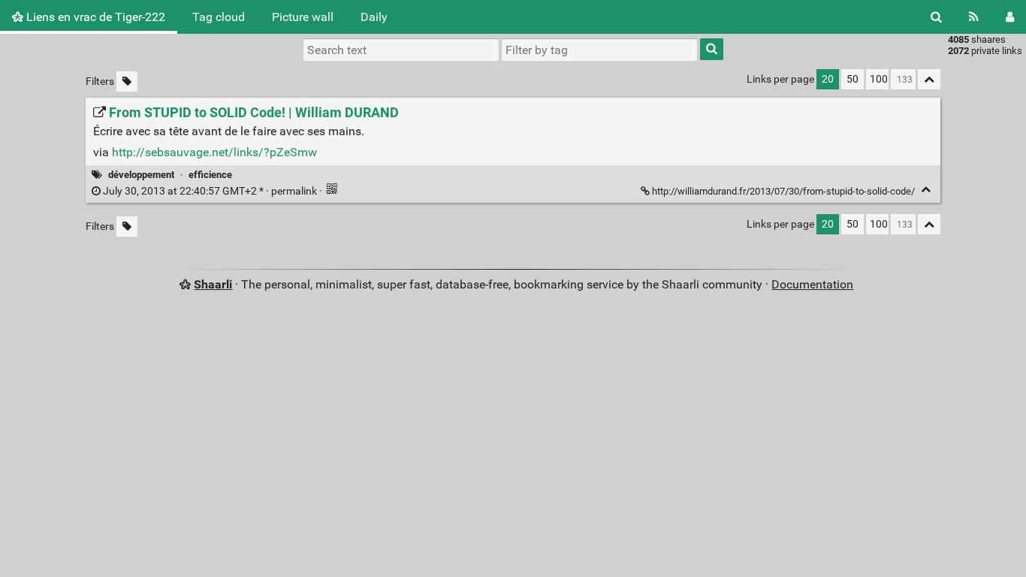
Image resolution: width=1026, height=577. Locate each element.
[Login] (1010, 17)
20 (828, 79)
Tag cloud (218, 17)
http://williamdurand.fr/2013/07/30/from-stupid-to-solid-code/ (783, 191)
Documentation (812, 284)
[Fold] (925, 190)
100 (879, 79)
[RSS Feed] (974, 17)
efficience (210, 174)
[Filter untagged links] (126, 81)
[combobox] (599, 49)
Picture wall (302, 17)
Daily (374, 17)
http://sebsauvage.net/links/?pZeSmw (214, 152)
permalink (210, 191)
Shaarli (213, 284)
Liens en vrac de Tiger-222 (94, 17)
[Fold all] (929, 79)
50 (852, 79)
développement (141, 174)
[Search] (936, 17)
